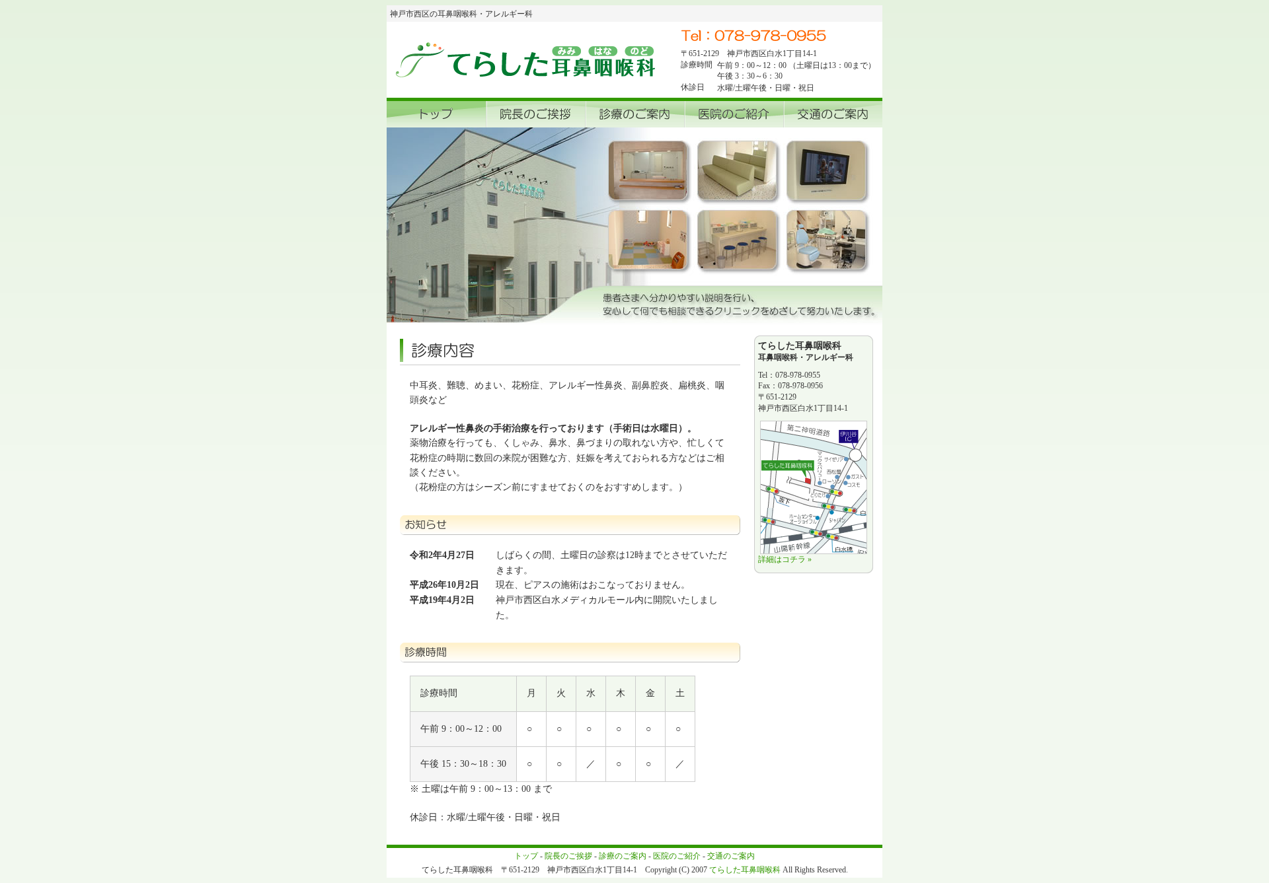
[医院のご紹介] (733, 114)
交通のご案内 (731, 856)
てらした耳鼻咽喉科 (745, 869)
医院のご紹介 (677, 856)
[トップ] (436, 114)
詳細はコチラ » (785, 559)
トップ (526, 856)
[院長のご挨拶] (535, 114)
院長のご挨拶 (568, 856)
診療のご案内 (622, 856)
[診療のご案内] (634, 114)
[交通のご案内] (832, 114)
